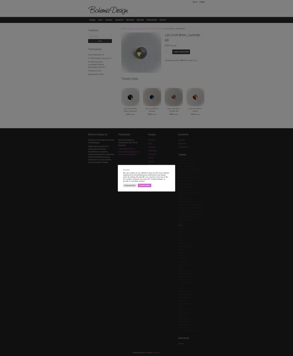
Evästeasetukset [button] (129, 185)
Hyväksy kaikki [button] (144, 185)
